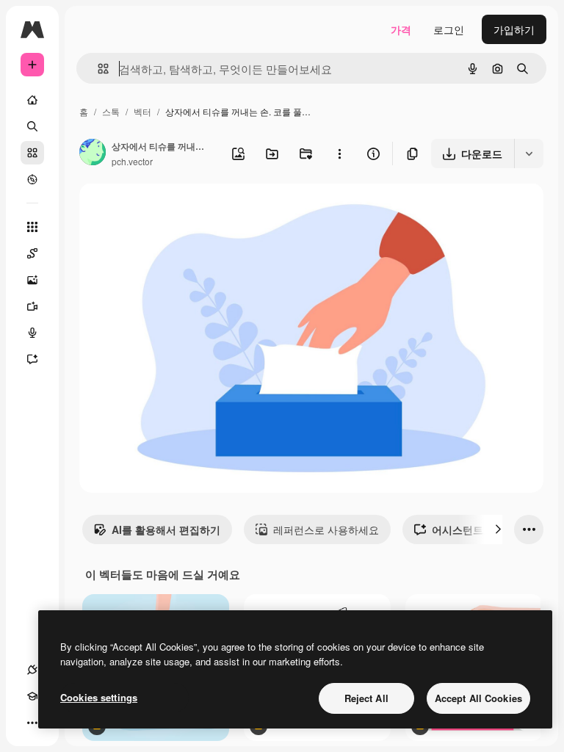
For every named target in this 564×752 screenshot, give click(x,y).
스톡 (111, 111)
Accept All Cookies (478, 698)
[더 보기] (32, 722)
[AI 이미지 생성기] (32, 280)
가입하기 (514, 29)
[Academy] (32, 696)
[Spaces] (32, 253)
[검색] (32, 126)
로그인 (448, 29)
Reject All (366, 698)
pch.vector (132, 161)
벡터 (142, 111)
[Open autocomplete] (97, 68)
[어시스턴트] (32, 359)
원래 (164, 211)
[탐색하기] (32, 179)
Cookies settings (98, 697)
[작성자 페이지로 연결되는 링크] (92, 153)
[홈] (32, 100)
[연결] (32, 670)
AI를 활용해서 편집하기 (166, 529)
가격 (401, 29)
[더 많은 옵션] (339, 153)
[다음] (498, 529)
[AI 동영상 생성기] (32, 306)
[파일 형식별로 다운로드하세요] (528, 153)
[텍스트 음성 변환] (32, 332)
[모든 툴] (32, 227)
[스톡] (32, 152)
